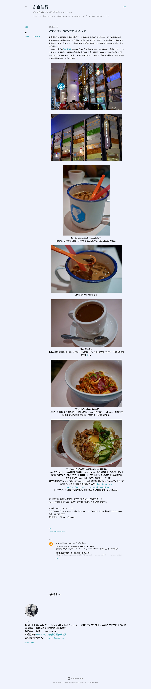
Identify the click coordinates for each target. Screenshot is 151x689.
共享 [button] (26, 27)
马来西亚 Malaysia (63, 16)
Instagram (40, 634)
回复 (56, 558)
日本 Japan (36, 16)
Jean (27, 621)
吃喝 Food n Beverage (33, 36)
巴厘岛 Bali (76, 16)
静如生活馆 (67, 49)
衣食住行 (40, 7)
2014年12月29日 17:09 (80, 543)
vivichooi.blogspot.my (63, 543)
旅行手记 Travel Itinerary (93, 16)
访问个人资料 (29, 643)
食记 (88, 355)
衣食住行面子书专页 (57, 634)
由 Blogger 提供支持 (77, 678)
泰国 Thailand (49, 16)
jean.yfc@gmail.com (55, 637)
